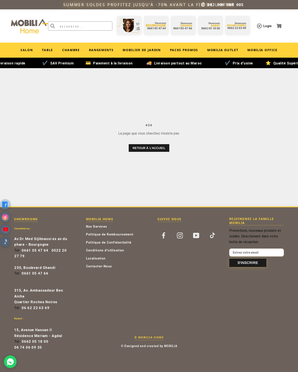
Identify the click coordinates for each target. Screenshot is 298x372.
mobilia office (262, 51)
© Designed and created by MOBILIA (149, 346)
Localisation (96, 258)
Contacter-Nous (99, 266)
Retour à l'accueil (149, 148)
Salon (27, 50)
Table (47, 50)
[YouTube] (196, 235)
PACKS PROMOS (184, 51)
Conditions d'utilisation (105, 250)
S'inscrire (248, 263)
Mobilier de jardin (142, 51)
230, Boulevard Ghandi (34, 268)
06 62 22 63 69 (36, 308)
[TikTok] (212, 235)
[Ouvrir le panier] (282, 26)
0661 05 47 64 (35, 250)
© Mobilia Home (149, 337)
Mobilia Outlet (222, 51)
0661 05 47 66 (35, 273)
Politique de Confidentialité (109, 242)
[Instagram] (180, 235)
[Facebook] (164, 235)
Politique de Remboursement (110, 234)
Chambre (71, 50)
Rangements (101, 50)
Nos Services (96, 226)
